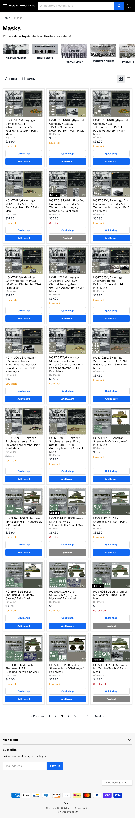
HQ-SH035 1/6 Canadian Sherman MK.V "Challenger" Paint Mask (66, 668)
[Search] (119, 6)
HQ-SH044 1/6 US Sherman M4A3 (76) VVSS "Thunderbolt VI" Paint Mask (66, 522)
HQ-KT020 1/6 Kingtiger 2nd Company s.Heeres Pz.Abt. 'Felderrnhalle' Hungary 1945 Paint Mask (111, 205)
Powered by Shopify (67, 811)
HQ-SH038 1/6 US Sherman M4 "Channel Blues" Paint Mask (110, 595)
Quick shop (24, 153)
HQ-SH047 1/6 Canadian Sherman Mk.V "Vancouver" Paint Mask (110, 441)
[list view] (128, 79)
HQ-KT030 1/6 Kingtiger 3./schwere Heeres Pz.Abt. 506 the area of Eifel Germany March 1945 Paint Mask (66, 444)
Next (98, 716)
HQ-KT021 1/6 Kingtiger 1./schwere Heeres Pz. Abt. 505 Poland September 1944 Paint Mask (23, 282)
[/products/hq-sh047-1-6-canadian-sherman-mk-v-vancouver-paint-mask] (111, 421)
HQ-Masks (10, 137)
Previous (38, 716)
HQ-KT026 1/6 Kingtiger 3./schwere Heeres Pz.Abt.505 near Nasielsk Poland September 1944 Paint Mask (21, 364)
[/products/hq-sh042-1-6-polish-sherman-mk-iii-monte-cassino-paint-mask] (24, 575)
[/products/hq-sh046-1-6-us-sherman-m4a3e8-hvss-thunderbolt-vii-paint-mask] (24, 501)
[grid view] (121, 79)
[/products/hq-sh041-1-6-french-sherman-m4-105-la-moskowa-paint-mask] (67, 575)
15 (88, 716)
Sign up (55, 766)
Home (6, 18)
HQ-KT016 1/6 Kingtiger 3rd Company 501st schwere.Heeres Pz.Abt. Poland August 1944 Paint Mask (110, 127)
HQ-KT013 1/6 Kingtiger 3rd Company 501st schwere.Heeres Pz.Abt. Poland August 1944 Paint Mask (22, 127)
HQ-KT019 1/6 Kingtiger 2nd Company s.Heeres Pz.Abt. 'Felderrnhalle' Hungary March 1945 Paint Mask (66, 205)
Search (67, 803)
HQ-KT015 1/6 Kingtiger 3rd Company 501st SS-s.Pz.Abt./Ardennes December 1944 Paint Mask (66, 125)
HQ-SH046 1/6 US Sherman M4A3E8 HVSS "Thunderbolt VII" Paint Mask (23, 522)
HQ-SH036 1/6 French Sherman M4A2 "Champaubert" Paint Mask (22, 668)
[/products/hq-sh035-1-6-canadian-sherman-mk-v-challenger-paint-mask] (67, 648)
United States (115, 782)
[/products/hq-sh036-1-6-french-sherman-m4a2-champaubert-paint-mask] (24, 648)
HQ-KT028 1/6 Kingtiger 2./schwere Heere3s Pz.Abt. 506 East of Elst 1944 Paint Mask (110, 363)
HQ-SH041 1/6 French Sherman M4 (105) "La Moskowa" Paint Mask (63, 595)
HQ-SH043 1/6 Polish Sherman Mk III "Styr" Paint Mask (110, 522)
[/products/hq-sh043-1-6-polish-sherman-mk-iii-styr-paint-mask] (111, 501)
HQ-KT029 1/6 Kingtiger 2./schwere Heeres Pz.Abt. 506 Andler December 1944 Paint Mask (22, 443)
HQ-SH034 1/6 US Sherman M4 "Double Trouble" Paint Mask (110, 668)
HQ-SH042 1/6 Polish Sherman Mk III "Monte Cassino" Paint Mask (19, 595)
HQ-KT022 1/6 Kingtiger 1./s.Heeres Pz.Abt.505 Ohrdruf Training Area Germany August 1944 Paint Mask (66, 284)
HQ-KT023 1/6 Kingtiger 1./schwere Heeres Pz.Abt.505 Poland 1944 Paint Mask (108, 282)
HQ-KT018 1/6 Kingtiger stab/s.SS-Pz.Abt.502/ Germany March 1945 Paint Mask (22, 205)
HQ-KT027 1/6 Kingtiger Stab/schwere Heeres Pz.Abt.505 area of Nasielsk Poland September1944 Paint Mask (66, 364)
